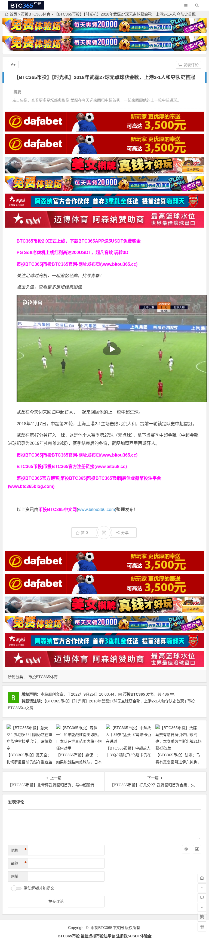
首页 (13, 14)
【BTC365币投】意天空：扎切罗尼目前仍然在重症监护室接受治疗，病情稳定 (29, 762)
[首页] (202, 878)
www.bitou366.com (96, 509)
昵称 (19, 850)
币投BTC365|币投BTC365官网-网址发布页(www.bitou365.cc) (77, 264)
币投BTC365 (134, 694)
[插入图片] (197, 849)
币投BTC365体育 (35, 14)
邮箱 (19, 863)
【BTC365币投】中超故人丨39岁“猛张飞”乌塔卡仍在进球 (128, 755)
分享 (125, 532)
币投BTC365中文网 (107, 927)
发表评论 (190, 65)
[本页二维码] (202, 927)
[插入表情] (186, 849)
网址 (15, 876)
